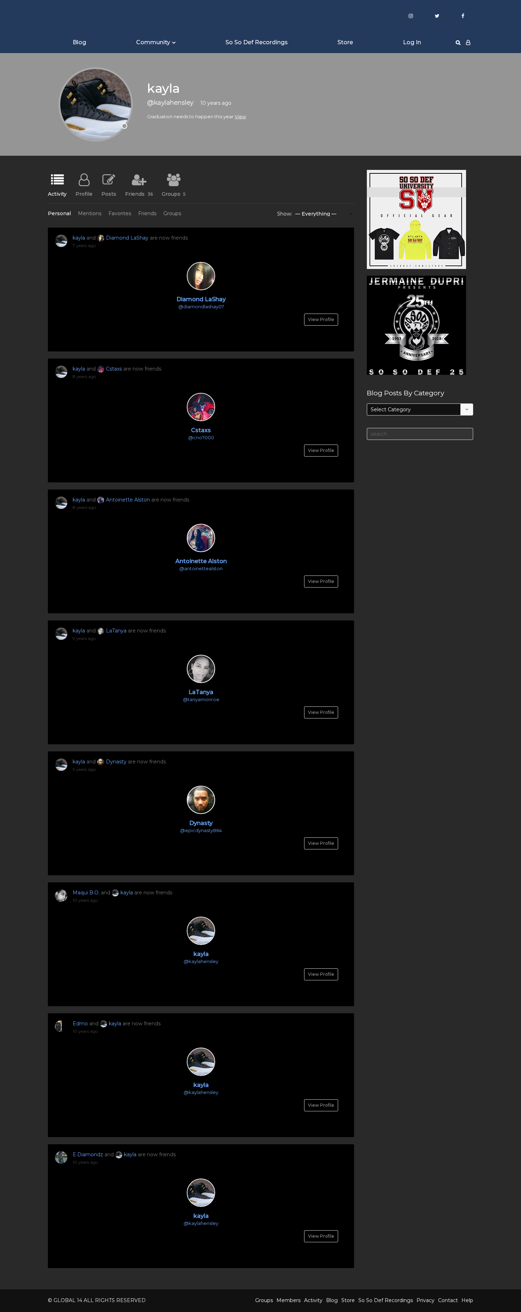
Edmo (80, 1023)
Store (345, 42)
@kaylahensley (201, 961)
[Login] (468, 42)
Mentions (89, 213)
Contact (448, 1300)
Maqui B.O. (86, 892)
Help (467, 1300)
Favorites (119, 213)
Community (153, 42)
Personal (59, 213)
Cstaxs (114, 369)
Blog (79, 42)
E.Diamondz (88, 1154)
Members (288, 1300)
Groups (174, 193)
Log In (412, 42)
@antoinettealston (201, 568)
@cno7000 (201, 437)
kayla (79, 238)
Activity (57, 193)
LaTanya (116, 631)
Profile (84, 193)
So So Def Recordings (256, 42)
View (240, 116)
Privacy (425, 1300)
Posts (108, 193)
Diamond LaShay (127, 238)
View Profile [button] (321, 319)
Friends (139, 193)
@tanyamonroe (201, 699)
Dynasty (116, 761)
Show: (284, 214)
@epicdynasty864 (201, 830)
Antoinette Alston (128, 500)
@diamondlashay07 (201, 306)
